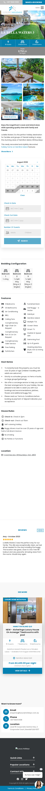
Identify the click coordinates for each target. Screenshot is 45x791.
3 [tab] (9, 576)
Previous (38, 530)
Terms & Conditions (16, 788)
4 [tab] (12, 576)
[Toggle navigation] (39, 7)
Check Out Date (10, 215)
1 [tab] (4, 576)
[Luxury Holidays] (12, 10)
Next (42, 530)
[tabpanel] (22, 554)
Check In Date (10, 203)
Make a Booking (34, 2)
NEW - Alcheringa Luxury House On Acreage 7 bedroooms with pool (22, 632)
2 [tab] (7, 576)
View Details (21, 670)
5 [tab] (15, 576)
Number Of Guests (12, 227)
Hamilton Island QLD (22, 626)
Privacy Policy (32, 788)
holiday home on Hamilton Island (14, 147)
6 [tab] (17, 576)
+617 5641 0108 (12, 2)
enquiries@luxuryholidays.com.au (24, 713)
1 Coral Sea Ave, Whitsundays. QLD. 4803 (19, 455)
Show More (6, 151)
